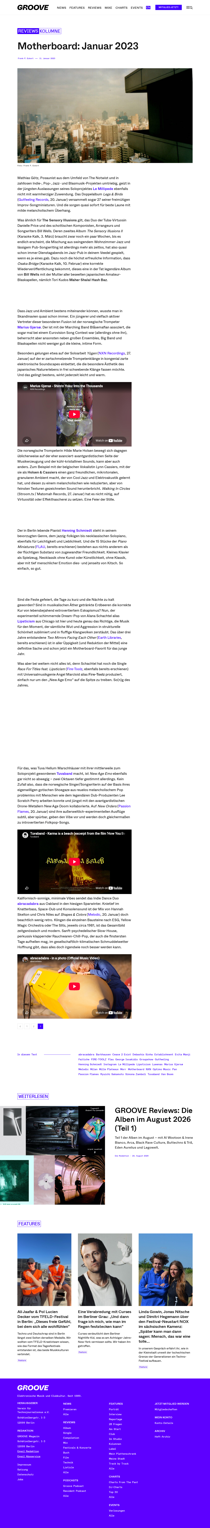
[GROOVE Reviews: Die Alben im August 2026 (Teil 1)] (52, 1155)
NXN (148, 1069)
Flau (111, 1059)
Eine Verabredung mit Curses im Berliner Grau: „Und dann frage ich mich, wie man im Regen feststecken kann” (104, 1319)
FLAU (40, 546)
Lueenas (157, 1064)
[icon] (189, 8)
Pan (174, 1069)
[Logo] (33, 7)
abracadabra (28, 903)
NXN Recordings (112, 353)
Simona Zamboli (135, 1074)
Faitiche (83, 1059)
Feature (22, 1360)
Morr (123, 1069)
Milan (93, 1069)
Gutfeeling (162, 1059)
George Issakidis (126, 1059)
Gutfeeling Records (33, 199)
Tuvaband (64, 773)
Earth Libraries (109, 637)
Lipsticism (26, 621)
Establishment (163, 1054)
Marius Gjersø (29, 327)
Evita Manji (182, 1054)
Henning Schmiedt (77, 530)
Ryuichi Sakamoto (112, 1074)
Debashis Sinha (143, 1054)
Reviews (28, 31)
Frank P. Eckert (25, 58)
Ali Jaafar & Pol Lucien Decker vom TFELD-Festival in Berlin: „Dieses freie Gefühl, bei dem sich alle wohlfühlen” (44, 1319)
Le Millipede (103, 188)
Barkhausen (103, 1054)
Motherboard (136, 1069)
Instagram (110, 1064)
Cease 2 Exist (121, 1054)
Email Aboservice (28, 1456)
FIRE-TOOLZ (98, 1059)
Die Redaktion (122, 1156)
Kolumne (50, 31)
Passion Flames (88, 1074)
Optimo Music (162, 1069)
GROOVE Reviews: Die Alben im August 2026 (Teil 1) (154, 1119)
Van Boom (167, 1074)
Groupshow (146, 1059)
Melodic (94, 914)
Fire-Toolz (74, 669)
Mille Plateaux (109, 1069)
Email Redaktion (28, 1451)
